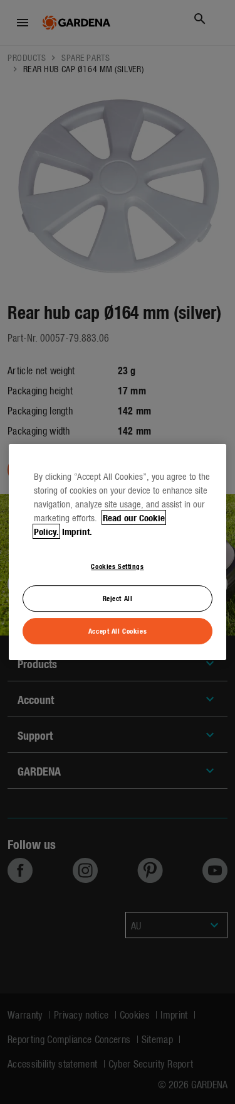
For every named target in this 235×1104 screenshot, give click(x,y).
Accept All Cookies (117, 630)
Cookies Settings (117, 566)
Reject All (118, 598)
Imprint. (77, 531)
